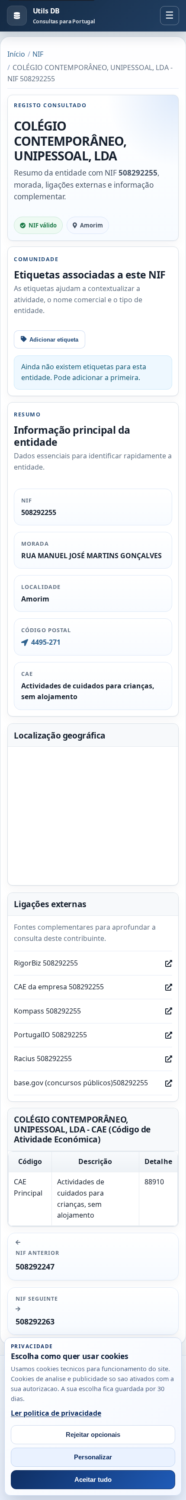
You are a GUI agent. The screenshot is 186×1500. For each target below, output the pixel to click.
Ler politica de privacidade (56, 1413)
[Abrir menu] (169, 15)
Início (16, 54)
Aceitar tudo (93, 1479)
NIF (37, 54)
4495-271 (45, 642)
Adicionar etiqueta (53, 339)
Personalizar (93, 1457)
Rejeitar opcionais (93, 1434)
